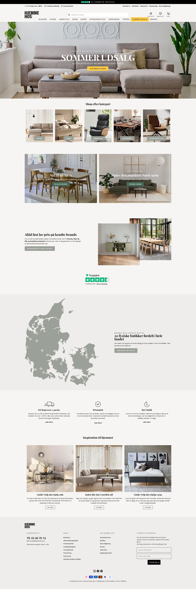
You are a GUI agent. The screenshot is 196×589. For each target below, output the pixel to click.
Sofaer (53, 19)
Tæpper (125, 19)
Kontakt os (126, 6)
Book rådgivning (164, 6)
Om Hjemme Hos (105, 537)
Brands (153, 19)
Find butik (135, 6)
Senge (75, 19)
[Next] (168, 128)
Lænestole (64, 19)
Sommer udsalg (139, 19)
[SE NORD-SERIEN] (135, 178)
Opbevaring (114, 19)
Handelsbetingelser (69, 547)
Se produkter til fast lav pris (39, 248)
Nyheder (43, 19)
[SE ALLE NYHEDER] (61, 178)
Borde (84, 19)
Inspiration (144, 6)
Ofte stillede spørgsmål (70, 540)
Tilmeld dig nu (154, 562)
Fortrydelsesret (68, 550)
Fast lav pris (67, 556)
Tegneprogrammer (106, 553)
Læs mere (50, 507)
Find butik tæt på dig (126, 350)
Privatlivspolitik (68, 544)
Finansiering (153, 6)
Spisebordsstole (97, 19)
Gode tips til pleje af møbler (72, 559)
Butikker (102, 540)
